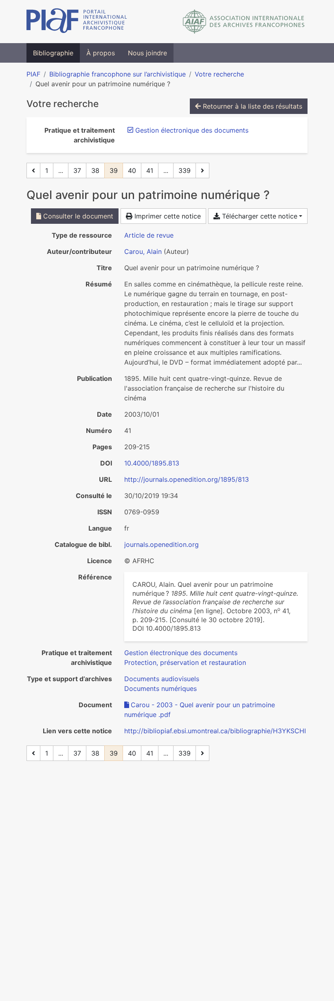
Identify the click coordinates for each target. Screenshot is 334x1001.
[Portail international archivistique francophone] (76, 21)
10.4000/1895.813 (151, 463)
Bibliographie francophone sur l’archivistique (117, 74)
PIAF (33, 74)
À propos (100, 53)
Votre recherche (219, 74)
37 (77, 170)
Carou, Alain (143, 251)
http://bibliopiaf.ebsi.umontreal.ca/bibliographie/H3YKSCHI (215, 731)
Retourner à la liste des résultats (251, 106)
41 (149, 170)
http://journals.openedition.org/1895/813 (186, 479)
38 (95, 170)
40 (132, 170)
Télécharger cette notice (258, 216)
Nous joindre (147, 53)
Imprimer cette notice (166, 216)
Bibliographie (53, 53)
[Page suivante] (202, 170)
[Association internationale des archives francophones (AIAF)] (244, 21)
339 (184, 170)
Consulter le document (77, 216)
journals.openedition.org (161, 544)
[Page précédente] (33, 170)
